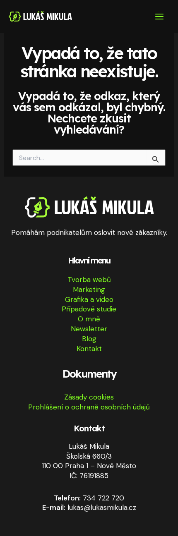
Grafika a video (89, 299)
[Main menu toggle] (159, 16)
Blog (89, 338)
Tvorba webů (89, 279)
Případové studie (89, 308)
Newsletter (89, 328)
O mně (89, 318)
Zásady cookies (89, 397)
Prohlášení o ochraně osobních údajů (89, 407)
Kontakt (89, 348)
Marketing (89, 289)
